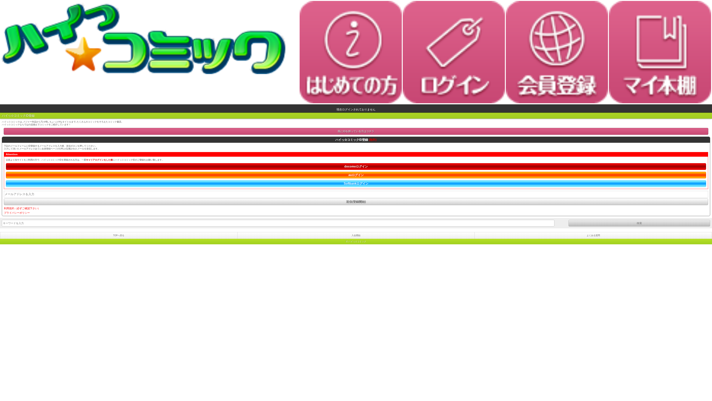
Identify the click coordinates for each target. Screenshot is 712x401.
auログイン (356, 175)
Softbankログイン (356, 183)
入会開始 (356, 235)
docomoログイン (356, 166)
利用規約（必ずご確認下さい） (22, 208)
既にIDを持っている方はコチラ (356, 131)
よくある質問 (593, 235)
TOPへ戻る (118, 235)
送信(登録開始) (356, 201)
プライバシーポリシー (17, 212)
